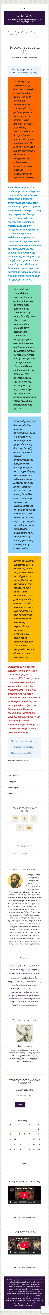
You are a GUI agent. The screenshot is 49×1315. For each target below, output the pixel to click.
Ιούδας (12, 966)
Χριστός (25, 965)
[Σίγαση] (34, 1202)
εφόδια (13, 985)
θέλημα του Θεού (32, 985)
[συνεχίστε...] (28, 1061)
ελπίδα (33, 977)
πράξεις (37, 995)
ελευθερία (28, 973)
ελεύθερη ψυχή (23, 978)
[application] (24, 1195)
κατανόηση (14, 992)
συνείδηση (22, 1005)
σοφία (15, 1004)
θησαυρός (16, 988)
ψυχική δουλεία (29, 1005)
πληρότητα (14, 995)
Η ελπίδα (24, 15)
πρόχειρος (20, 1002)
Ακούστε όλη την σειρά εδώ (24, 1217)
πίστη (36, 992)
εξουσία (24, 982)
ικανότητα (24, 989)
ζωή (18, 985)
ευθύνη (39, 982)
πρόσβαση (13, 1002)
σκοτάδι (37, 1002)
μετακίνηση (26, 992)
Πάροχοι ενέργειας (29, 73)
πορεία (30, 995)
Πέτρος (17, 966)
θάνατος (23, 985)
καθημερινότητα (33, 989)
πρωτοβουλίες (35, 999)
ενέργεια (12, 981)
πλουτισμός (22, 995)
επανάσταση (31, 982)
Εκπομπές (26, 761)
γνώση (26, 970)
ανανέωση (19, 970)
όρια (36, 1005)
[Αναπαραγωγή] (11, 1202)
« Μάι (23, 1163)
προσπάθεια (26, 999)
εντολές (19, 982)
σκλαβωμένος (29, 1002)
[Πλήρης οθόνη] (38, 1202)
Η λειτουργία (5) (24, 1046)
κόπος (20, 992)
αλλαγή (12, 970)
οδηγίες (32, 992)
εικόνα (21, 973)
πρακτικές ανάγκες (15, 999)
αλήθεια (35, 966)
